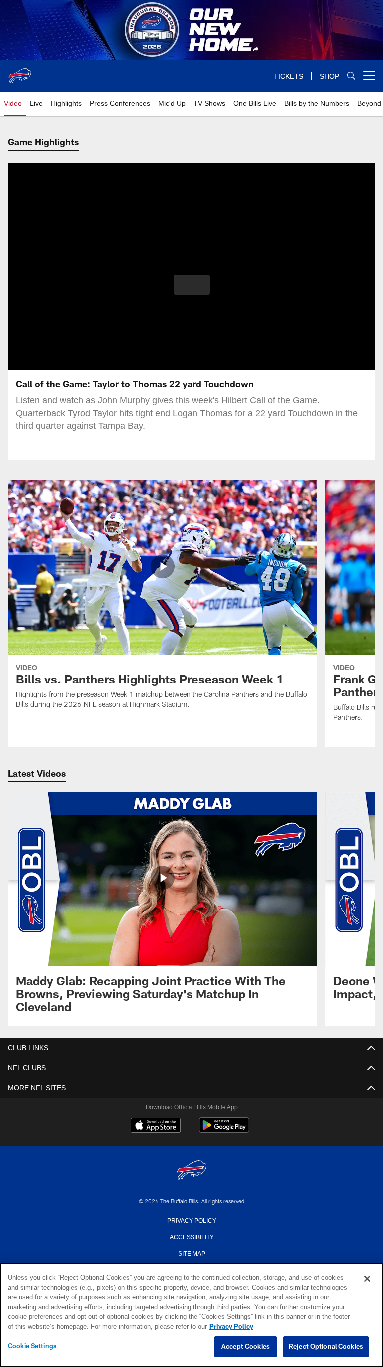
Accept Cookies (245, 1347)
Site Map (192, 1252)
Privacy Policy (191, 1219)
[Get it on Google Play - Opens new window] (224, 1130)
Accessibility (191, 1236)
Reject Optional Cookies (326, 1347)
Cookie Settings (32, 1346)
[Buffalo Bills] (191, 1171)
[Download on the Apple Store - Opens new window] (155, 1126)
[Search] (351, 76)
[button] (191, 285)
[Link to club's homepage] (20, 72)
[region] (191, 1315)
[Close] (367, 1279)
